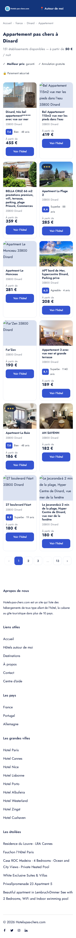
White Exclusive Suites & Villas (25, 875)
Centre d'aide (12, 681)
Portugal (9, 715)
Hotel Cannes (12, 758)
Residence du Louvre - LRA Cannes (27, 843)
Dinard (30, 23)
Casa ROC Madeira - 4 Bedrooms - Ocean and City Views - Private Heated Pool (36, 863)
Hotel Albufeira (14, 792)
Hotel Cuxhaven (14, 817)
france (19, 23)
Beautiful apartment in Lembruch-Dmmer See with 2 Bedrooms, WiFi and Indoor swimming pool (38, 895)
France (8, 707)
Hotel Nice (11, 767)
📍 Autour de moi (52, 8)
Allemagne (10, 724)
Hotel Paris (11, 750)
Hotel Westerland (15, 800)
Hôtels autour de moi (18, 647)
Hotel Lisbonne (13, 775)
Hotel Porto (11, 783)
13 (57, 561)
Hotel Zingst (11, 809)
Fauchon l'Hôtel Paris (18, 852)
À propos (9, 664)
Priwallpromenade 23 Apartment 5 (27, 883)
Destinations (11, 655)
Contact (8, 672)
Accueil (7, 23)
